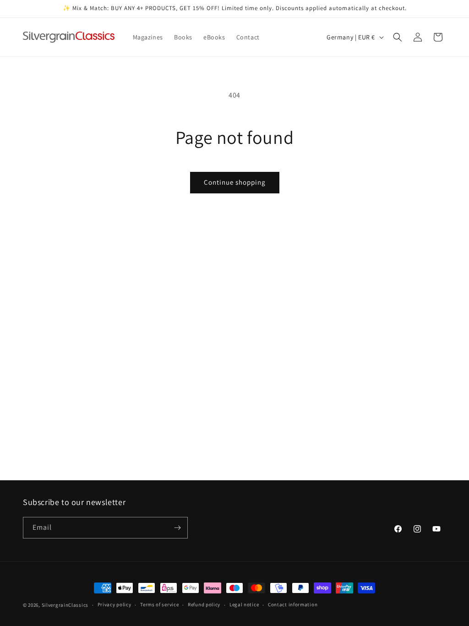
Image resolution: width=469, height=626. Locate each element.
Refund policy (204, 604)
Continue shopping (235, 182)
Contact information (292, 604)
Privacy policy (114, 604)
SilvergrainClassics (65, 605)
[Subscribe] (177, 527)
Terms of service (159, 604)
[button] (397, 37)
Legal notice (244, 604)
